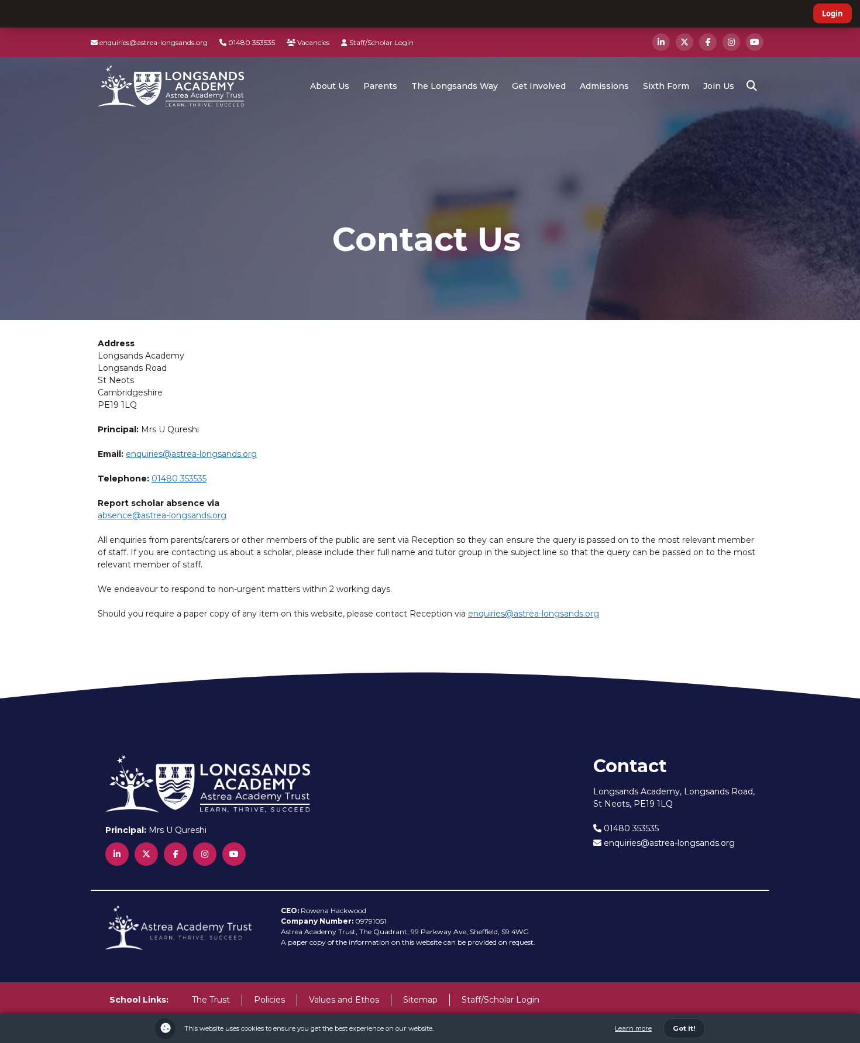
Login (832, 13)
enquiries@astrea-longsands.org (153, 42)
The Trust (211, 999)
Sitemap (420, 999)
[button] (751, 86)
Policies (269, 999)
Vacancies (312, 42)
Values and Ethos (344, 999)
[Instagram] (731, 42)
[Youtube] (754, 42)
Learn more (633, 1028)
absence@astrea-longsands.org (162, 515)
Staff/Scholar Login (381, 42)
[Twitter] (684, 42)
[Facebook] (708, 42)
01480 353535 (250, 42)
